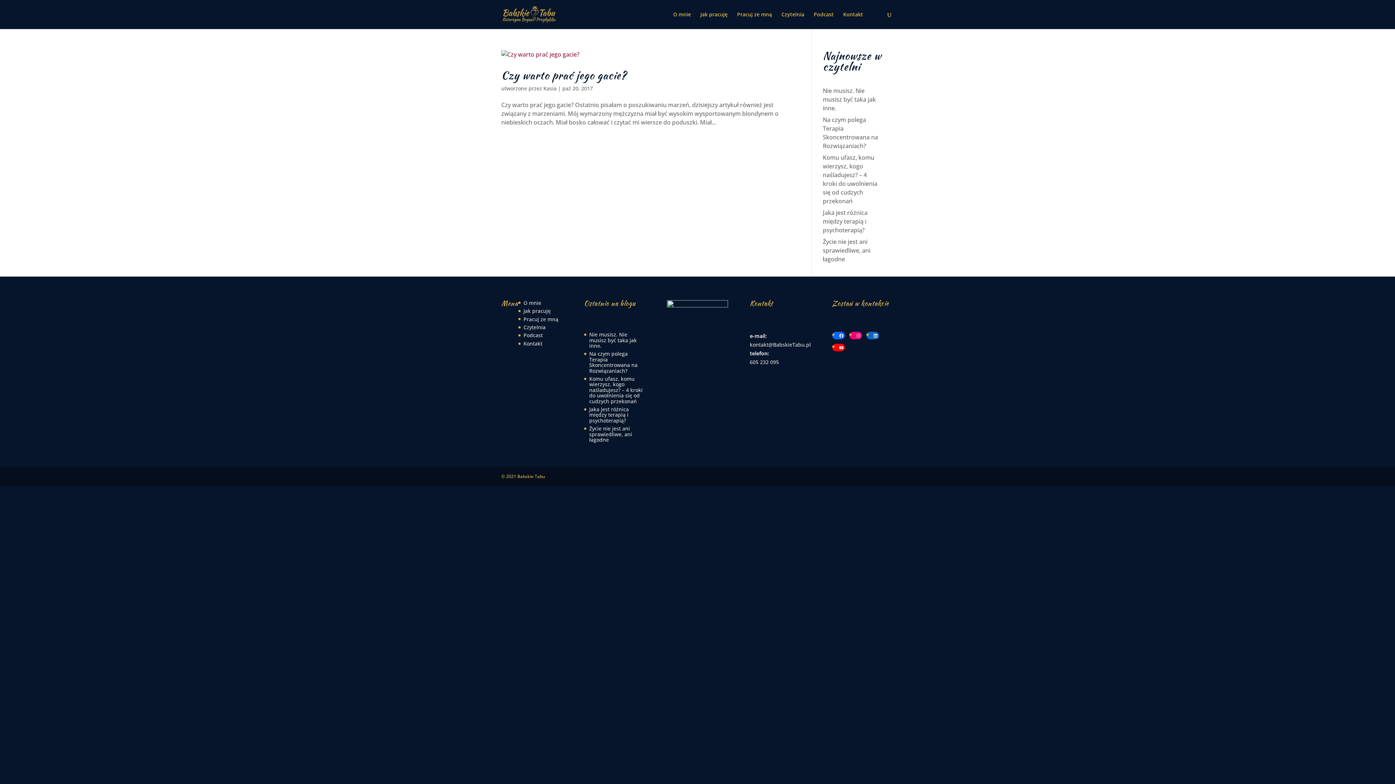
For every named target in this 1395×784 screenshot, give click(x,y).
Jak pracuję (714, 15)
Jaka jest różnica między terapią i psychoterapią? (845, 221)
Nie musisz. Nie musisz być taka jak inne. (849, 99)
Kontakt (853, 15)
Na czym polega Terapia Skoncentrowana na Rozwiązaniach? (613, 362)
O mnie (682, 15)
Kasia (550, 88)
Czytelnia (792, 15)
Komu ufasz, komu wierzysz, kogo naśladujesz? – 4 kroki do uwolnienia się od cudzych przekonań (616, 390)
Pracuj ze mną (754, 15)
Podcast (824, 15)
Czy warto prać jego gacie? (563, 75)
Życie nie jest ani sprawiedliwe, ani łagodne (846, 250)
